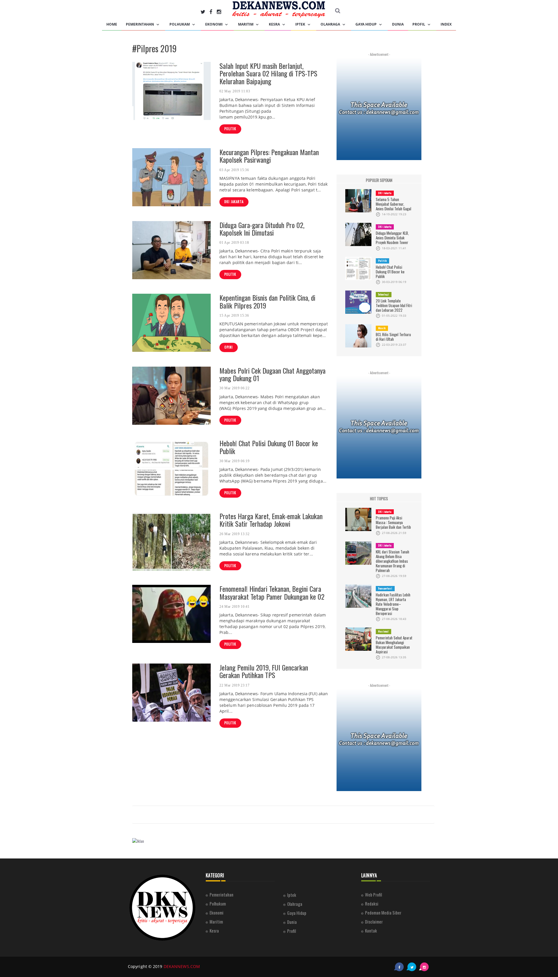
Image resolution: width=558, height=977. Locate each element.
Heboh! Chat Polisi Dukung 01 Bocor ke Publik (268, 447)
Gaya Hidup (366, 24)
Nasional (383, 631)
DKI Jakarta (234, 201)
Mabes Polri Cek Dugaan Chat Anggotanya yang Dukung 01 (272, 374)
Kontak (371, 930)
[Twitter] (203, 11)
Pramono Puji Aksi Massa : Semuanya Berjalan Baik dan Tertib (393, 522)
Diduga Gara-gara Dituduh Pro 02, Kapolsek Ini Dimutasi (261, 229)
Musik (382, 328)
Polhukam (180, 24)
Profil (419, 24)
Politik (230, 128)
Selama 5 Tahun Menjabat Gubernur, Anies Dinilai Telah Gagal (393, 203)
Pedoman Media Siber (383, 912)
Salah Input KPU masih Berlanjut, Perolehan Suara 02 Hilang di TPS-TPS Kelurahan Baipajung (268, 73)
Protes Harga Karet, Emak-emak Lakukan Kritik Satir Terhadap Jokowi (271, 520)
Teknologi (383, 294)
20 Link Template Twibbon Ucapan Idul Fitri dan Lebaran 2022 (394, 305)
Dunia (398, 24)
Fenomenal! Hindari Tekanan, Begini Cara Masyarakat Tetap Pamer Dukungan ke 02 (271, 592)
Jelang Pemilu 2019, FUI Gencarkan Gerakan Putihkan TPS (263, 671)
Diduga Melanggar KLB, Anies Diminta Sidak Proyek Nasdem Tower (392, 237)
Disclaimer (374, 921)
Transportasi (385, 588)
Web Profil (373, 894)
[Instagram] (219, 11)
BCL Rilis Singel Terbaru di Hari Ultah (393, 336)
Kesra (275, 24)
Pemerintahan (140, 24)
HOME (111, 24)
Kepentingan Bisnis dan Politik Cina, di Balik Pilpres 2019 (267, 301)
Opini (228, 347)
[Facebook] (211, 11)
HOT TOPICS (379, 498)
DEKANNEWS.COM (182, 966)
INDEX (446, 24)
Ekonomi (214, 24)
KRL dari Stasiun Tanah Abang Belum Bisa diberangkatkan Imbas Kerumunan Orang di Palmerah (392, 561)
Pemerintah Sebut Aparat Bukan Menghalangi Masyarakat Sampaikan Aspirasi (394, 645)
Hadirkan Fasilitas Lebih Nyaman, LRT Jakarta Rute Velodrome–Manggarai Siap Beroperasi (393, 604)
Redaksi (371, 903)
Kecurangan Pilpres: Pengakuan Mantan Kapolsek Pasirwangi (269, 156)
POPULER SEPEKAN (379, 180)
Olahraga (331, 24)
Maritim (246, 24)
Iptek (300, 24)
